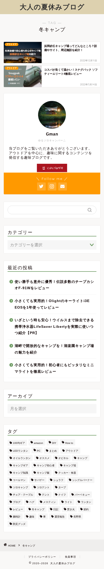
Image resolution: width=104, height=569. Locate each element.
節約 (86, 509)
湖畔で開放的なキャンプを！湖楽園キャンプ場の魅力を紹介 (54, 349)
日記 (55, 509)
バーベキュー (82, 494)
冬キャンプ (38, 509)
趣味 (31, 516)
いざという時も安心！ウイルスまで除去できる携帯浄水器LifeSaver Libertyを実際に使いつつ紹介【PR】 (54, 326)
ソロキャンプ (20, 487)
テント (45, 494)
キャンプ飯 (43, 472)
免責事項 (70, 556)
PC (38, 450)
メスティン (49, 502)
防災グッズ (19, 524)
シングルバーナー (82, 480)
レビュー (18, 509)
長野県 (77, 516)
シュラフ (58, 480)
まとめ (53, 450)
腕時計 (16, 516)
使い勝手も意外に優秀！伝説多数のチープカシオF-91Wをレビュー (54, 285)
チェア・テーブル (23, 494)
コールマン (19, 480)
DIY (54, 443)
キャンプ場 (69, 465)
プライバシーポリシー (42, 556)
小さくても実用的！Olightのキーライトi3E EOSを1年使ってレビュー (52, 304)
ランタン (86, 502)
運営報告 (60, 516)
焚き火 (71, 509)
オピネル (63, 458)
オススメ (44, 458)
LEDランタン (20, 450)
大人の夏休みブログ (52, 7)
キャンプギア (20, 465)
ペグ (31, 502)
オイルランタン (22, 458)
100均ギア (19, 443)
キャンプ (82, 458)
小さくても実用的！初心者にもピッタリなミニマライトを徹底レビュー (54, 368)
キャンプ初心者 (46, 465)
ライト (68, 502)
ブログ (16, 502)
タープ (62, 487)
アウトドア (72, 450)
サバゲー (39, 480)
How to (69, 443)
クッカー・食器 (67, 472)
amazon (38, 443)
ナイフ (62, 494)
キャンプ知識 (20, 472)
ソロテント (43, 487)
